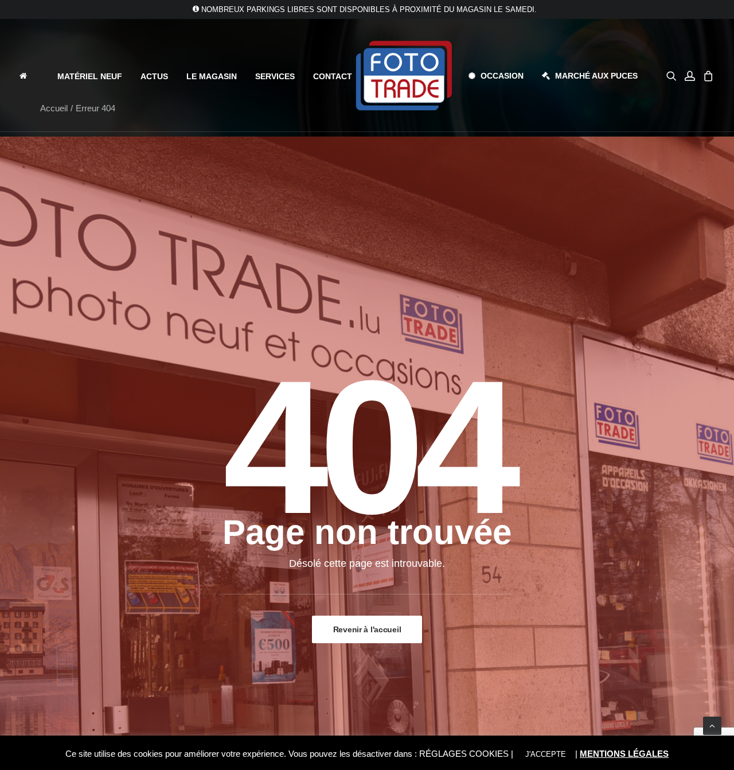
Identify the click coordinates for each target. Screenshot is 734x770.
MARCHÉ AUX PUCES (596, 75)
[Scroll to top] (712, 725)
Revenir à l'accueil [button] (367, 629)
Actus (154, 76)
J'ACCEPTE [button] (545, 754)
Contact (332, 76)
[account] (690, 75)
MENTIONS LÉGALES (624, 754)
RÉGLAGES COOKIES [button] (464, 754)
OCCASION (502, 75)
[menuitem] (33, 75)
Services (275, 76)
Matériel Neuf (89, 76)
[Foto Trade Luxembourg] (404, 75)
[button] (673, 75)
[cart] (707, 75)
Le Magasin (211, 76)
